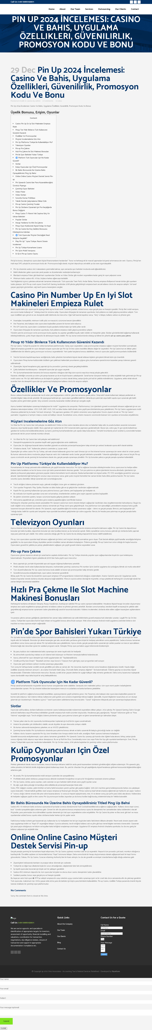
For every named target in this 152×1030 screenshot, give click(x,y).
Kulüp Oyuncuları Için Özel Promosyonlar (31, 167)
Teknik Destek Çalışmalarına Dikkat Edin (31, 201)
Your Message (106, 942)
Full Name (105, 925)
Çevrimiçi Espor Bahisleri (24, 188)
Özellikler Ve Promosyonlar (26, 136)
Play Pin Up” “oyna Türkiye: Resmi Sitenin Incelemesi (30, 243)
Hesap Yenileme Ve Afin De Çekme (29, 222)
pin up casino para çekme (121, 335)
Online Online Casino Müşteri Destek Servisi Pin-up (33, 178)
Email (103, 930)
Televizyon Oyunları (23, 145)
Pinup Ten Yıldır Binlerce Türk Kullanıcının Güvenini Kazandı (30, 131)
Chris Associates (54, 971)
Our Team (61, 930)
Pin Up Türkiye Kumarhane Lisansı (28, 247)
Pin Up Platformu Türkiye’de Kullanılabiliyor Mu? (34, 142)
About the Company (64, 924)
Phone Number (107, 936)
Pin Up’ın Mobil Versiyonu (25, 250)
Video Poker (20, 191)
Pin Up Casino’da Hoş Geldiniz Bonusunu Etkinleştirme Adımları (30, 230)
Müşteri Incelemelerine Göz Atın (27, 139)
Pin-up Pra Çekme (22, 148)
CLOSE (3, 1028)
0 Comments (48, 101)
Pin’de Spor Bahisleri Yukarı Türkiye (29, 154)
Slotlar (18, 164)
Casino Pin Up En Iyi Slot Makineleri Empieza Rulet (31, 125)
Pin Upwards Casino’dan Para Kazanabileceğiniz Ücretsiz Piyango (33, 184)
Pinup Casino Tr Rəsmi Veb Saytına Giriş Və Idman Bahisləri (31, 215)
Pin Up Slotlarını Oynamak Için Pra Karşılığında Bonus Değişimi (32, 209)
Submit (104, 954)
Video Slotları (20, 195)
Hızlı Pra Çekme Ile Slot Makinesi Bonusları (32, 151)
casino (29, 101)
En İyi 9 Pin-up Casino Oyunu (26, 253)
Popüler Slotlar (21, 219)
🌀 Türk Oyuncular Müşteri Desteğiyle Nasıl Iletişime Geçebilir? (31, 237)
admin (37, 101)
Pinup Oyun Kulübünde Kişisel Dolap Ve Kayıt (33, 226)
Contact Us (61, 948)
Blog (59, 942)
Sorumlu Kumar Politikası (25, 198)
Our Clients (61, 936)
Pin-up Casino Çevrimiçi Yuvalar (27, 204)
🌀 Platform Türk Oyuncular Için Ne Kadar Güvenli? (31, 159)
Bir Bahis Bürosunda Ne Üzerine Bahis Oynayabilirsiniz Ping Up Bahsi (29, 172)
